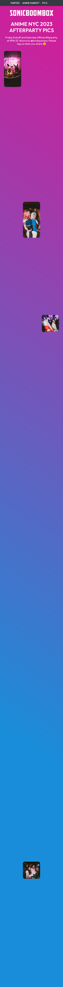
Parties (15, 3)
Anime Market (31, 3)
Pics (44, 3)
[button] (12, 69)
